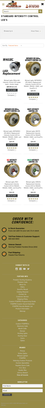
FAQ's (22, 287)
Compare (11, 95)
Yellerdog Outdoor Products (22, 360)
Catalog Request (22, 292)
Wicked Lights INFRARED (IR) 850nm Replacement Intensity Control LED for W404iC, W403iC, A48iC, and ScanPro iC (12, 135)
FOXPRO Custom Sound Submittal (22, 304)
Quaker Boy (22, 370)
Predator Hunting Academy (22, 280)
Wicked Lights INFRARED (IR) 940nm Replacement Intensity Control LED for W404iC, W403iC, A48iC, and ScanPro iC (33, 84)
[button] (22, 31)
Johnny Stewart (22, 372)
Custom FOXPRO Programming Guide (22, 301)
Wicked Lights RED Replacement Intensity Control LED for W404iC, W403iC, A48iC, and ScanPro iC (12, 186)
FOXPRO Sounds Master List (22, 306)
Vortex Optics (22, 353)
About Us (22, 284)
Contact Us (22, 294)
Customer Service (22, 296)
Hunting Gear (22, 336)
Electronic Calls (22, 326)
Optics (22, 340)
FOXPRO (22, 358)
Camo (22, 338)
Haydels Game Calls (22, 365)
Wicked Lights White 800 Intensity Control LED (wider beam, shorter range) (12, 82)
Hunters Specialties (22, 363)
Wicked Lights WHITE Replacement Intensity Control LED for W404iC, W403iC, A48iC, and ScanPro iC (33, 135)
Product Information (22, 309)
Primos (22, 351)
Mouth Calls (22, 328)
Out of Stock (33, 94)
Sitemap (22, 311)
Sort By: (5, 45)
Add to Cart (12, 90)
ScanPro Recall (22, 289)
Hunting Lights (22, 333)
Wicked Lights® (22, 356)
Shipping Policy (22, 299)
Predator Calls (22, 282)
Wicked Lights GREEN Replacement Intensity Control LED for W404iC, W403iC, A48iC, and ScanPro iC (33, 186)
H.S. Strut (22, 368)
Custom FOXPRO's (22, 324)
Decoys (22, 331)
